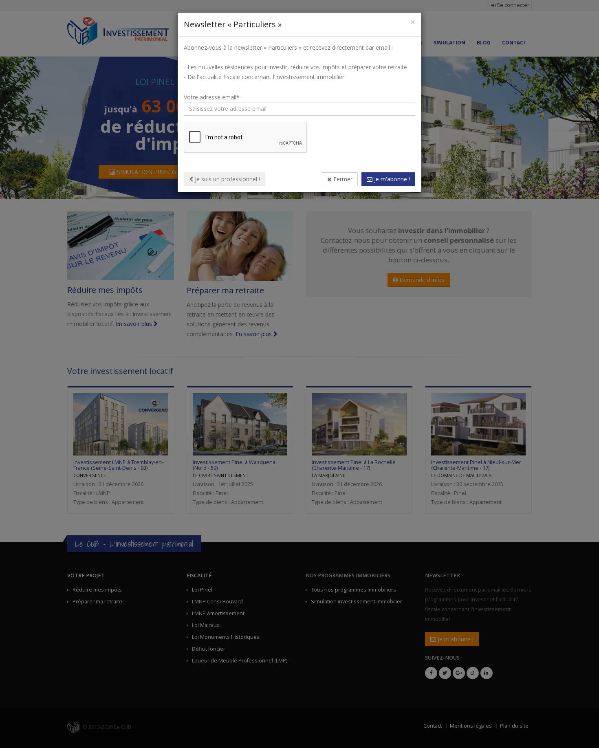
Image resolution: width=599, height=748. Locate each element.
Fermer (342, 179)
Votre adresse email (210, 97)
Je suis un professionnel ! (226, 179)
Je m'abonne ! (391, 179)
